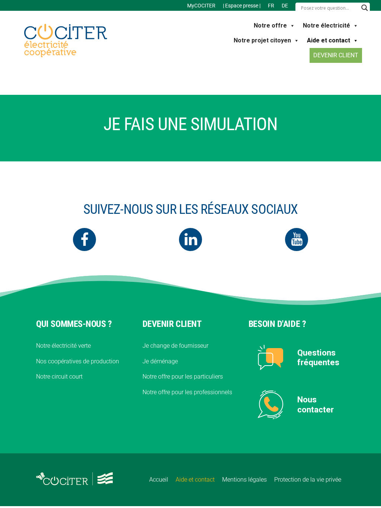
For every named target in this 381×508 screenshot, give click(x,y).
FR (271, 6)
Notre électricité (326, 25)
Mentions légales (244, 479)
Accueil (158, 479)
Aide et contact (328, 40)
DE (285, 6)
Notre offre (270, 25)
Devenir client (335, 55)
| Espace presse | (241, 6)
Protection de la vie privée (307, 479)
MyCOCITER (201, 6)
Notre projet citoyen (262, 40)
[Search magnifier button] (364, 8)
